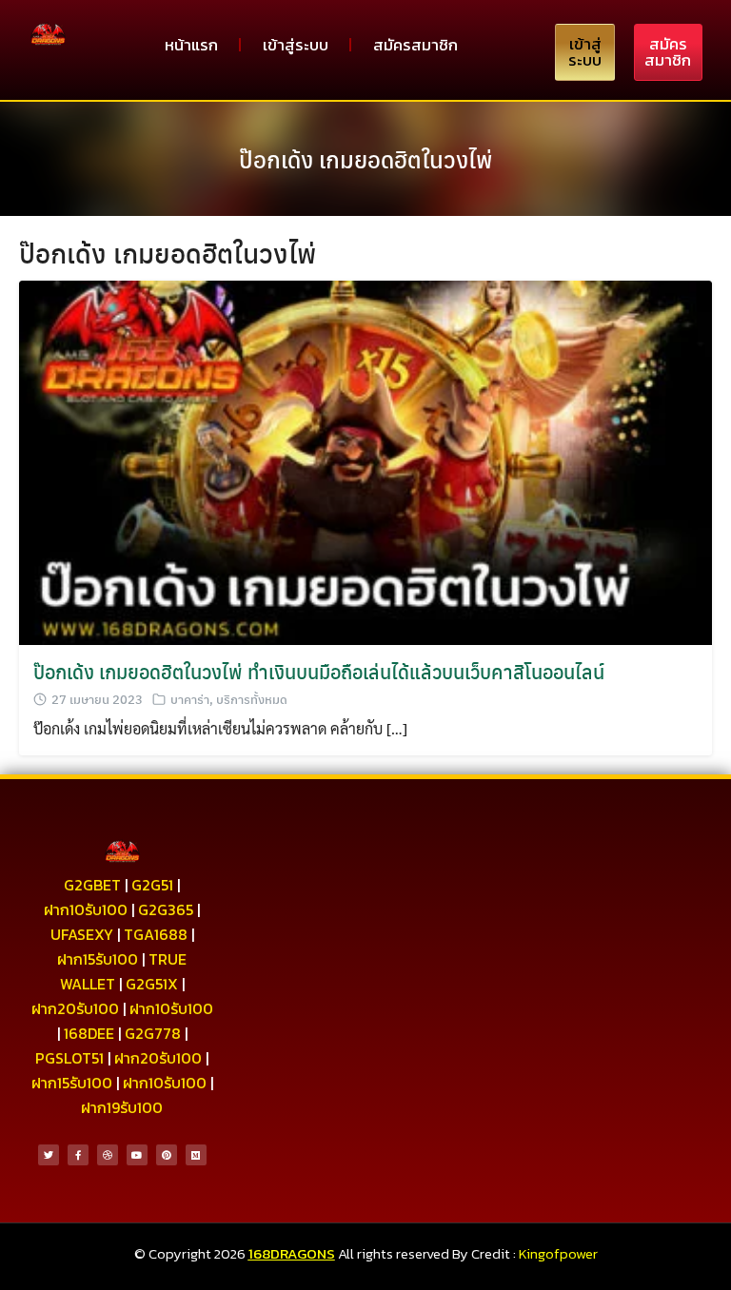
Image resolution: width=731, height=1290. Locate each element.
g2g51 (152, 884)
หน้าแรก (191, 44)
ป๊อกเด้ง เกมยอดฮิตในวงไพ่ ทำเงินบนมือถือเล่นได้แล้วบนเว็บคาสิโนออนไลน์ (318, 671)
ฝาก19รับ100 (122, 1107)
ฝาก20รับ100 (75, 1008)
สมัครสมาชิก (415, 44)
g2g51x (152, 983)
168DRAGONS (291, 1253)
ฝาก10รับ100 (86, 909)
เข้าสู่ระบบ (295, 44)
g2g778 (153, 1033)
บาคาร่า (189, 699)
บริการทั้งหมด (251, 699)
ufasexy (81, 934)
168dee (89, 1033)
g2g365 (165, 909)
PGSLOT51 (69, 1057)
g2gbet (92, 884)
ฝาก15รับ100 (97, 959)
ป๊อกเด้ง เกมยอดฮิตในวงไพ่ (365, 159)
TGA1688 (156, 934)
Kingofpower (558, 1253)
